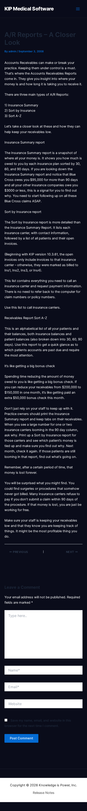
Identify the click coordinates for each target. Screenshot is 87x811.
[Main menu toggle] (78, 9)
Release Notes (43, 793)
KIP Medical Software (29, 9)
